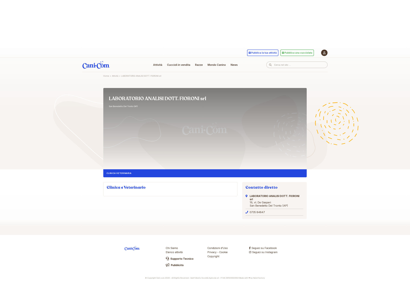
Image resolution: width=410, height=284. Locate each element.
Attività (157, 64)
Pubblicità (177, 265)
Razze (199, 64)
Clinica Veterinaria (119, 173)
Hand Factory (259, 278)
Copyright (213, 256)
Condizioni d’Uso (217, 248)
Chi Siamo (172, 248)
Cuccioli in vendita (178, 64)
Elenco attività (174, 252)
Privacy (212, 252)
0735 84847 (257, 212)
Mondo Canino (217, 64)
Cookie (223, 252)
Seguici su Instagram (264, 252)
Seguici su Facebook (264, 248)
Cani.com (96, 65)
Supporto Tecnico (181, 258)
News (234, 64)
